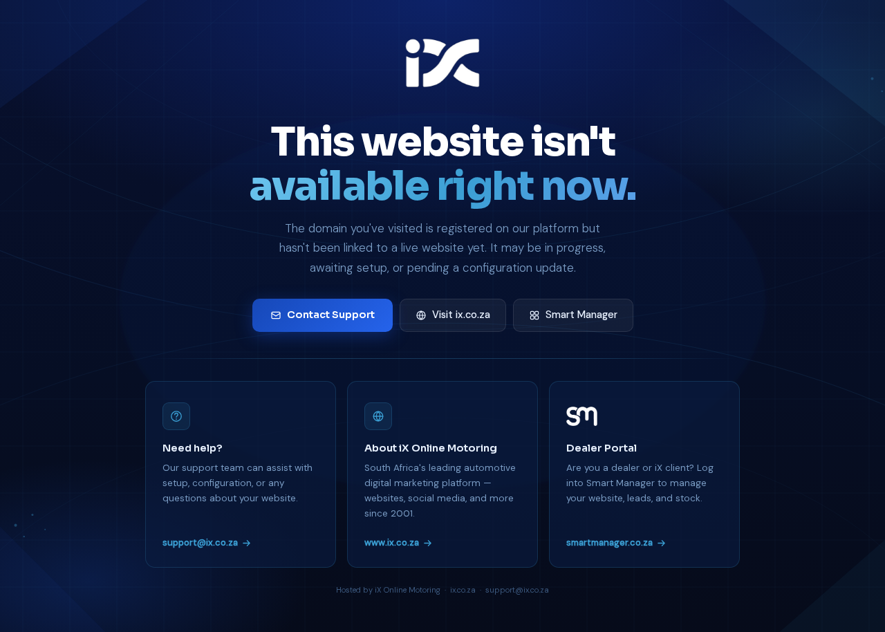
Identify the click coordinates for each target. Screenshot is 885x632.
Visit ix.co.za (461, 314)
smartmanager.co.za (609, 542)
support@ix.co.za (200, 542)
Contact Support (331, 314)
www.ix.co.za (391, 542)
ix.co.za (463, 590)
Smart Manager (581, 314)
